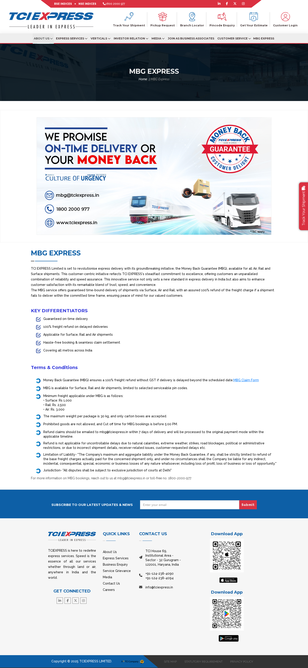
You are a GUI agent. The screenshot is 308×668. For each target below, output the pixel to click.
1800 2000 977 (115, 3)
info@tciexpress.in (159, 587)
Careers (109, 590)
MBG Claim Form (246, 380)
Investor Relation (130, 38)
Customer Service (232, 38)
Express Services (70, 38)
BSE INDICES (63, 3)
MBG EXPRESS (263, 38)
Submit (248, 505)
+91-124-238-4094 (159, 578)
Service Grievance (117, 571)
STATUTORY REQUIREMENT (203, 661)
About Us (42, 38)
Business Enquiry (115, 564)
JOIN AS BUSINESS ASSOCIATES (191, 38)
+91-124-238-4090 (159, 573)
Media (157, 38)
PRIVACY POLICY (241, 661)
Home (143, 79)
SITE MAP (170, 661)
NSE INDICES (87, 3)
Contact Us (111, 583)
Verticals (99, 38)
